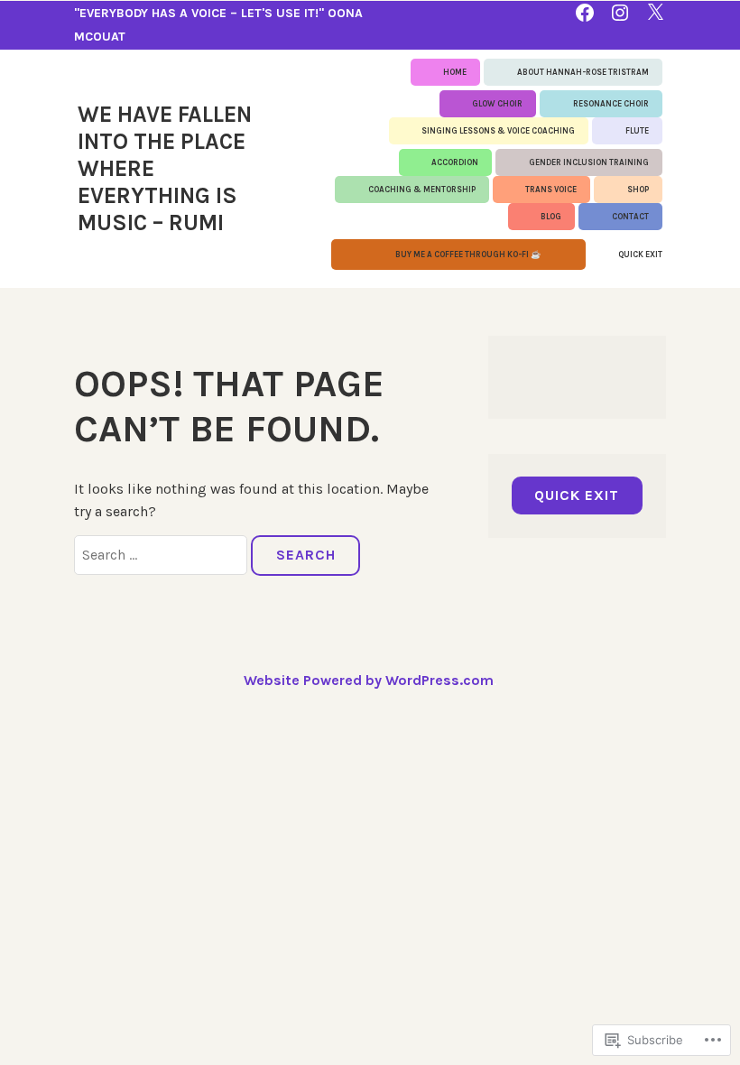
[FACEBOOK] (585, 11)
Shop (638, 189)
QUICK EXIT (640, 254)
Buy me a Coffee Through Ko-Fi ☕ (468, 254)
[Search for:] (162, 554)
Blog (551, 216)
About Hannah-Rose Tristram (583, 72)
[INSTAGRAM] (620, 11)
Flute (637, 130)
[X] (655, 11)
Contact (630, 216)
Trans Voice (551, 189)
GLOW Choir (497, 103)
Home (455, 72)
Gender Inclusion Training (589, 162)
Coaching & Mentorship (422, 189)
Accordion (454, 162)
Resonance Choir (611, 103)
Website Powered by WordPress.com (369, 680)
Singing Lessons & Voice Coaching (498, 130)
